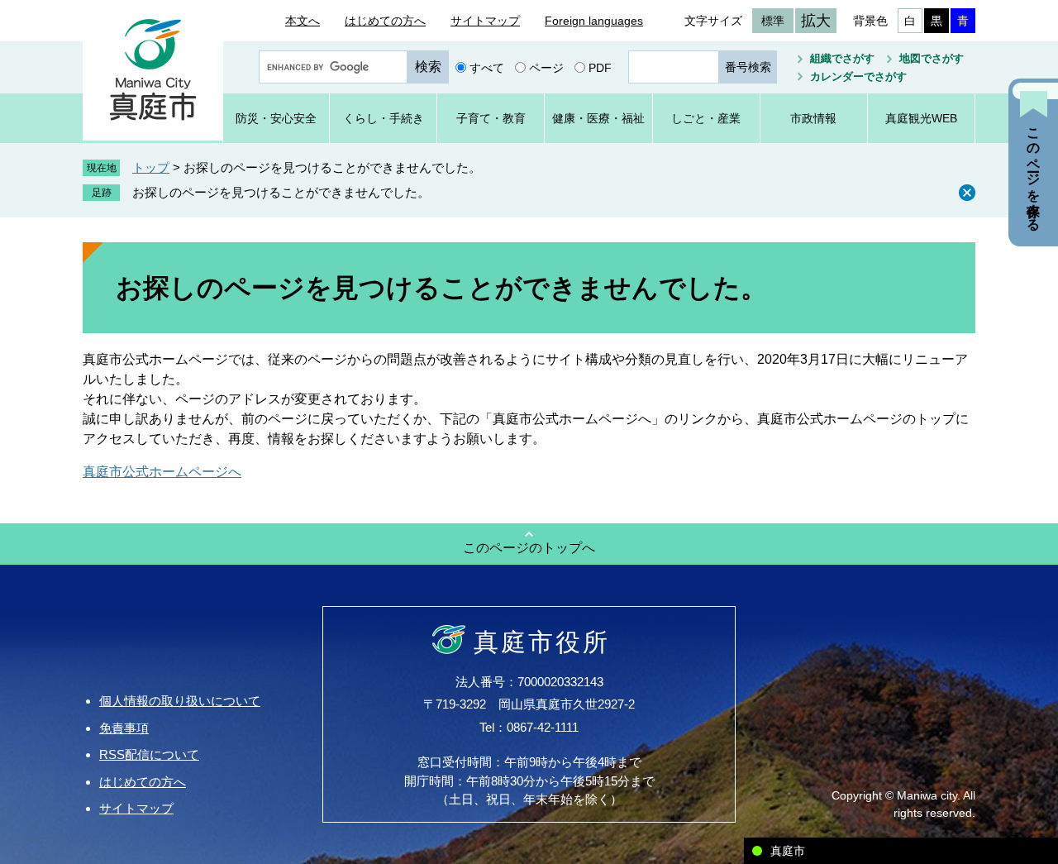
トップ (150, 167)
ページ (546, 67)
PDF (600, 67)
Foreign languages (594, 20)
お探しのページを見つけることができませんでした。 (281, 192)
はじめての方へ (385, 20)
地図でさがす (931, 58)
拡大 (816, 20)
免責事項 (124, 728)
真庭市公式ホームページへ (162, 472)
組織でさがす (842, 58)
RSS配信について (149, 754)
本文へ (302, 20)
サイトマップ (485, 20)
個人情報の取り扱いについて (179, 701)
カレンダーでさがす (858, 76)
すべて (486, 67)
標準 (772, 20)
